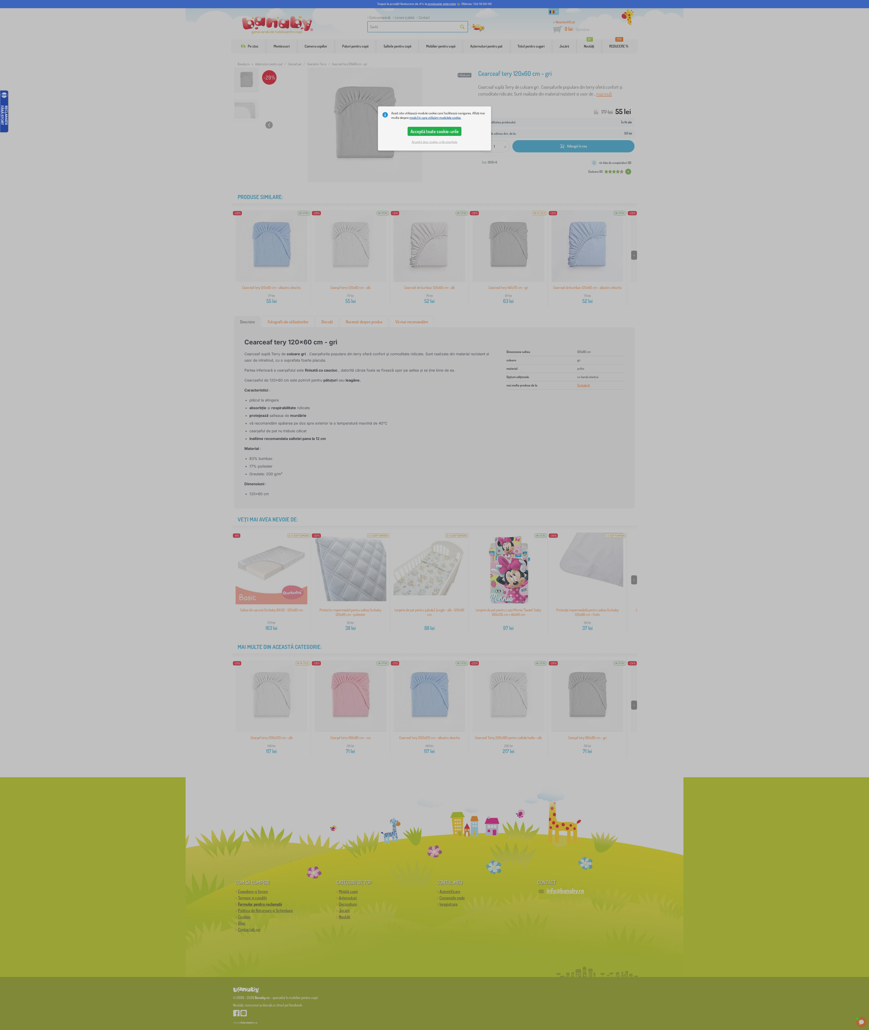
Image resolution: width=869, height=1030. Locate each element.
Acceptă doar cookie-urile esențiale (434, 142)
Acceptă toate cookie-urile (435, 131)
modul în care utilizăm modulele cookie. (435, 117)
